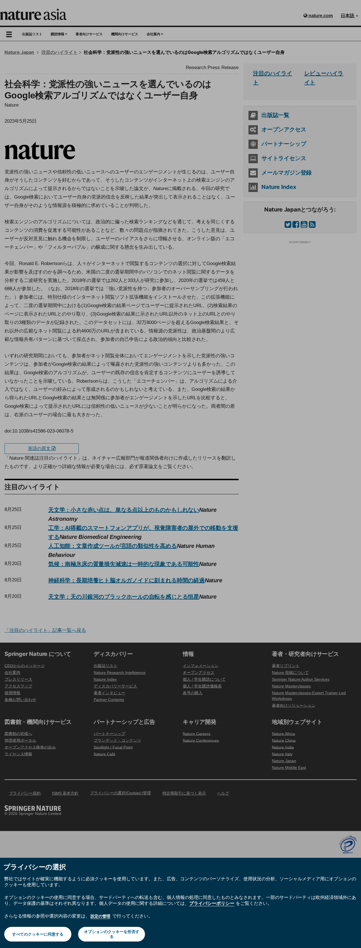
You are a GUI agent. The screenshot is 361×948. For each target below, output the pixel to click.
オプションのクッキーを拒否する (111, 934)
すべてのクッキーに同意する (37, 934)
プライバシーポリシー (211, 903)
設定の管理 (100, 916)
